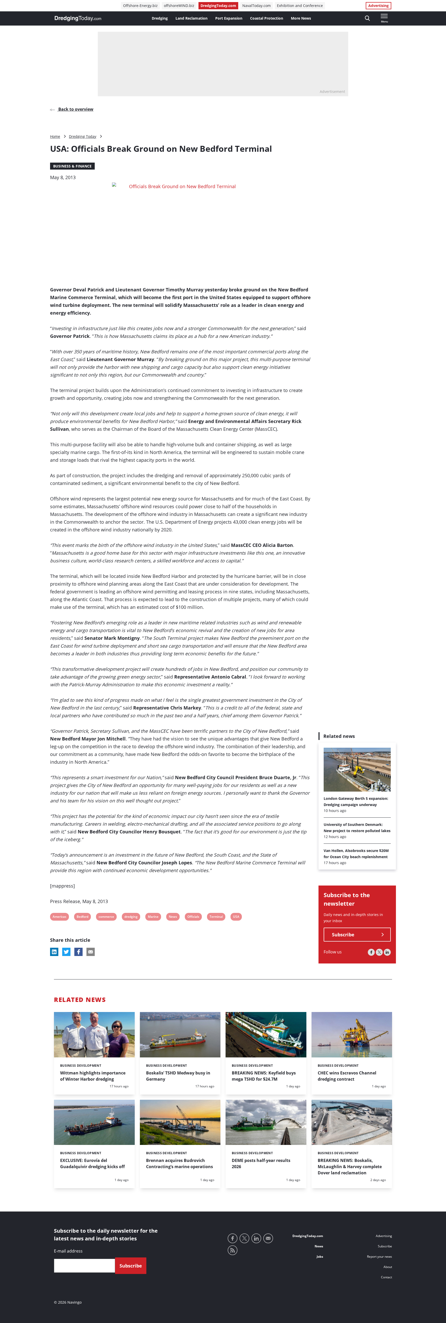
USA (236, 917)
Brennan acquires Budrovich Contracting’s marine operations (179, 1163)
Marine (153, 917)
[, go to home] (78, 18)
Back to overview (75, 109)
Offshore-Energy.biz (140, 5)
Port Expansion (228, 18)
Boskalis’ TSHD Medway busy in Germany (178, 1076)
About (388, 1267)
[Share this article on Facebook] (78, 952)
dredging (131, 917)
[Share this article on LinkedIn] (54, 952)
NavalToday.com (256, 5)
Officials (193, 917)
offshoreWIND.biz (179, 5)
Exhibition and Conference (300, 5)
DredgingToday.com (218, 5)
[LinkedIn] (387, 952)
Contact (386, 1277)
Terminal (216, 917)
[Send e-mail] (268, 1238)
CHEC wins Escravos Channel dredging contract (347, 1076)
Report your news (379, 1256)
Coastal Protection (266, 18)
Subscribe (343, 935)
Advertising (378, 5)
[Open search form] (367, 18)
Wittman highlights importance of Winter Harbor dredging (92, 1076)
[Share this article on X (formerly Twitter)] (66, 952)
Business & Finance (72, 166)
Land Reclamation (192, 18)
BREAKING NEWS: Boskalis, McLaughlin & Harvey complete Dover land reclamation (350, 1167)
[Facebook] (371, 952)
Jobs (320, 1256)
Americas (59, 917)
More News (301, 18)
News (173, 917)
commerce (106, 917)
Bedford (82, 917)
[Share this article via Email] (90, 952)
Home (55, 136)
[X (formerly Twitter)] (379, 952)
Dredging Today (82, 136)
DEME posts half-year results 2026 (261, 1163)
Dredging (160, 18)
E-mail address (68, 1251)
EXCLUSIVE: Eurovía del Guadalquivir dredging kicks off (92, 1163)
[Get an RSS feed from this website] (232, 1250)
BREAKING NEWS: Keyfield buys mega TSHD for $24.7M (264, 1076)
